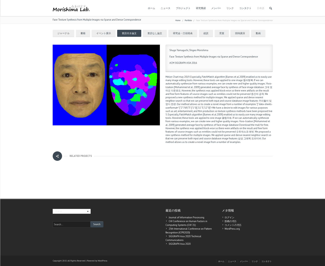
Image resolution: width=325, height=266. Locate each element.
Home (178, 20)
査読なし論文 (154, 33)
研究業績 (201, 8)
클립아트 (227, 118)
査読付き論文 (129, 33)
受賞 (221, 33)
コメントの (233, 225)
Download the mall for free (253, 124)
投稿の (230, 221)
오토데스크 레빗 (245, 131)
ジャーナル (63, 33)
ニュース (165, 8)
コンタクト (245, 8)
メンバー (216, 8)
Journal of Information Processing (186, 217)
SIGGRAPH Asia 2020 (180, 243)
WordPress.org (232, 228)
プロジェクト (183, 8)
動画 (258, 33)
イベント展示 (103, 33)
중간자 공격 (257, 94)
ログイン (229, 217)
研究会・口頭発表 (183, 33)
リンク (230, 8)
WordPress (102, 260)
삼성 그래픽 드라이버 (249, 138)
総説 (206, 33)
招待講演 (240, 33)
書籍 (82, 33)
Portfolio (188, 20)
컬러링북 (248, 80)
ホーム (151, 8)
